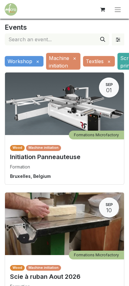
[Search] (102, 39)
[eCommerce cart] (102, 9)
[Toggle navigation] (117, 9)
